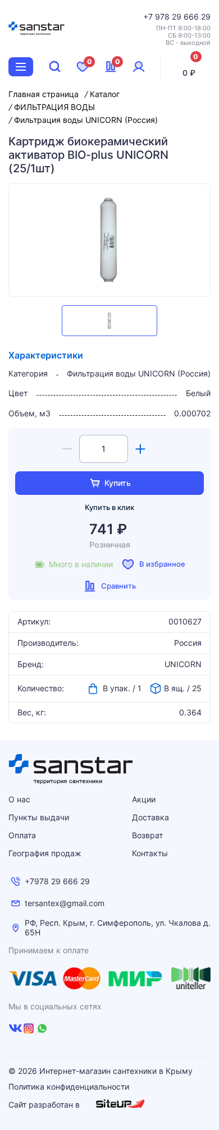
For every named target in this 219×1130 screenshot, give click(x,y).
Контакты (150, 853)
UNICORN (183, 664)
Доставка (150, 817)
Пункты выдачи (38, 817)
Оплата (22, 835)
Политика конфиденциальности (68, 1086)
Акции (144, 799)
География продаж (44, 853)
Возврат (147, 835)
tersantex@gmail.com (64, 903)
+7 (149, 16)
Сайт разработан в (45, 1104)
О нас (19, 799)
